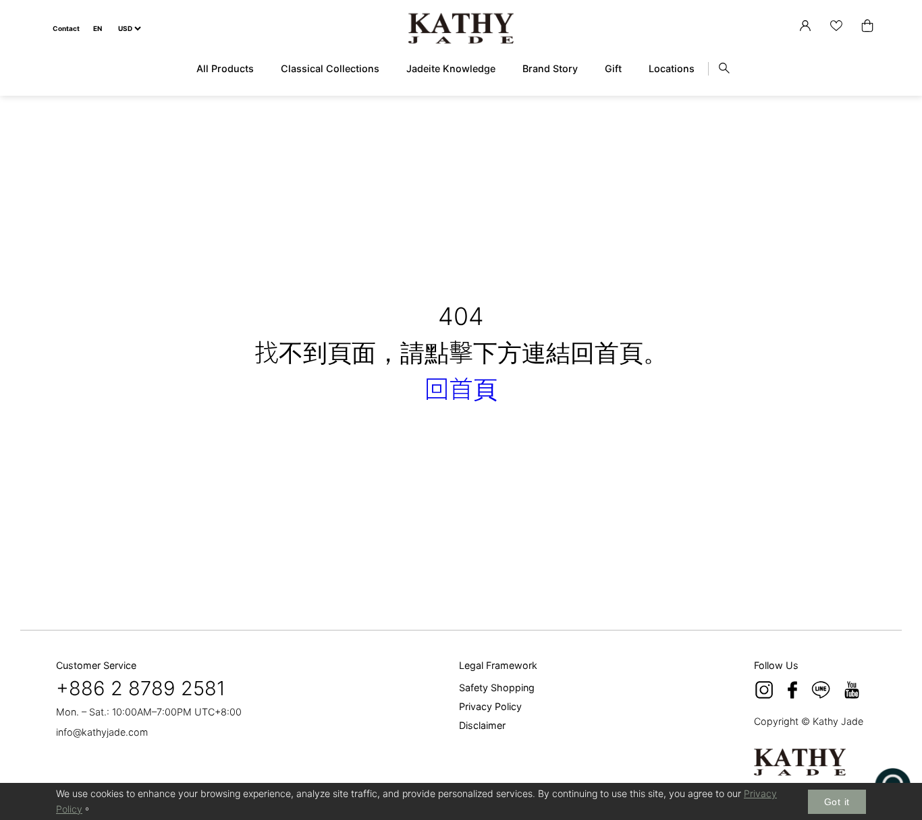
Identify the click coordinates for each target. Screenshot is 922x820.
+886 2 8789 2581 (140, 688)
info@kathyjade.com (102, 732)
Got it (837, 801)
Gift (613, 68)
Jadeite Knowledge (450, 68)
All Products (225, 68)
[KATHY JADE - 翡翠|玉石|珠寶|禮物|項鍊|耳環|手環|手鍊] (461, 28)
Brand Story (550, 68)
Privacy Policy (490, 706)
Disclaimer (482, 725)
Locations (672, 68)
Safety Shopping (497, 687)
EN (97, 28)
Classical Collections (330, 68)
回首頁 (461, 389)
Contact (66, 28)
